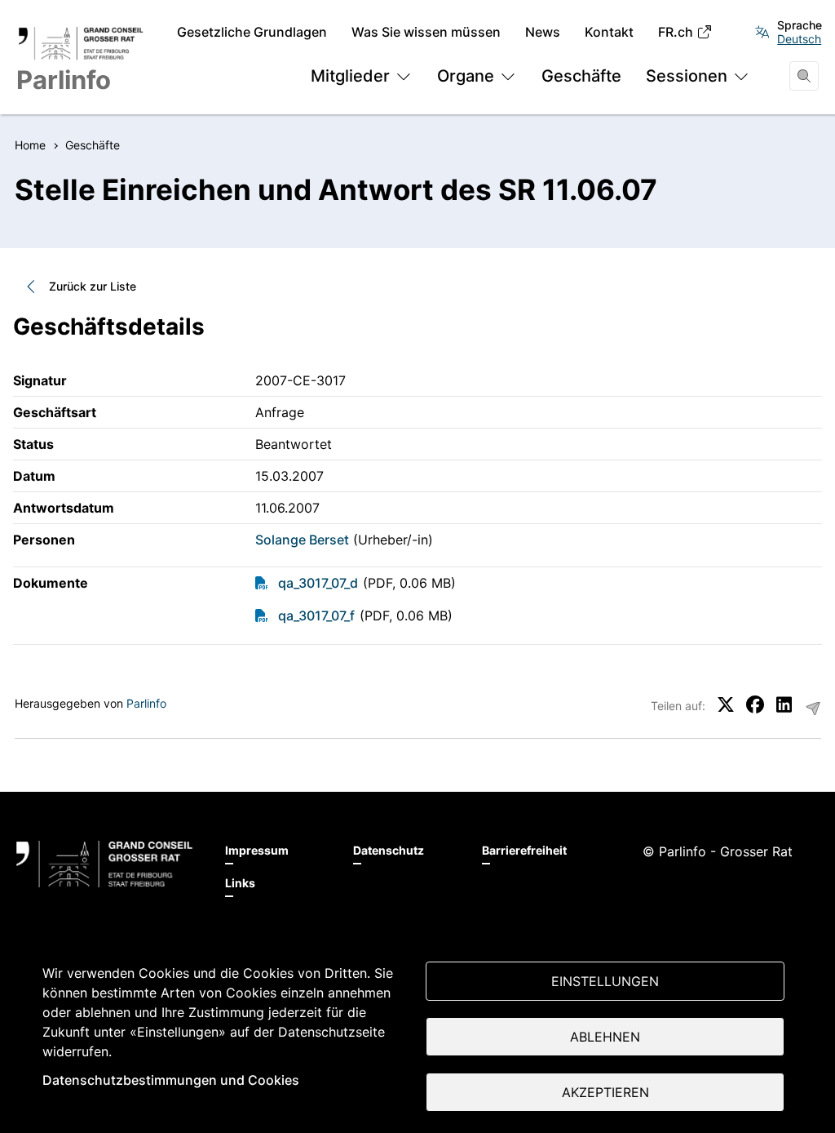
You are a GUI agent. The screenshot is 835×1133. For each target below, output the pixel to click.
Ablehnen (605, 1037)
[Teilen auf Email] (813, 708)
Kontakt (609, 32)
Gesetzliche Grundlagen (252, 32)
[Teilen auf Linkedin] (784, 704)
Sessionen (686, 76)
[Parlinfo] (104, 864)
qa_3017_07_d (318, 583)
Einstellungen (605, 981)
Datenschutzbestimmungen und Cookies (170, 1080)
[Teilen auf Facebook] (755, 704)
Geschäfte (581, 76)
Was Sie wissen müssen (426, 32)
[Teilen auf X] (726, 704)
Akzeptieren (605, 1092)
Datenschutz (388, 850)
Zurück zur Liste (92, 286)
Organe (465, 76)
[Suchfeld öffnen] (804, 76)
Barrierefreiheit (524, 850)
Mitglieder (350, 76)
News (542, 32)
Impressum (257, 850)
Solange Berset (302, 539)
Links (240, 883)
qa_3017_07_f (316, 615)
